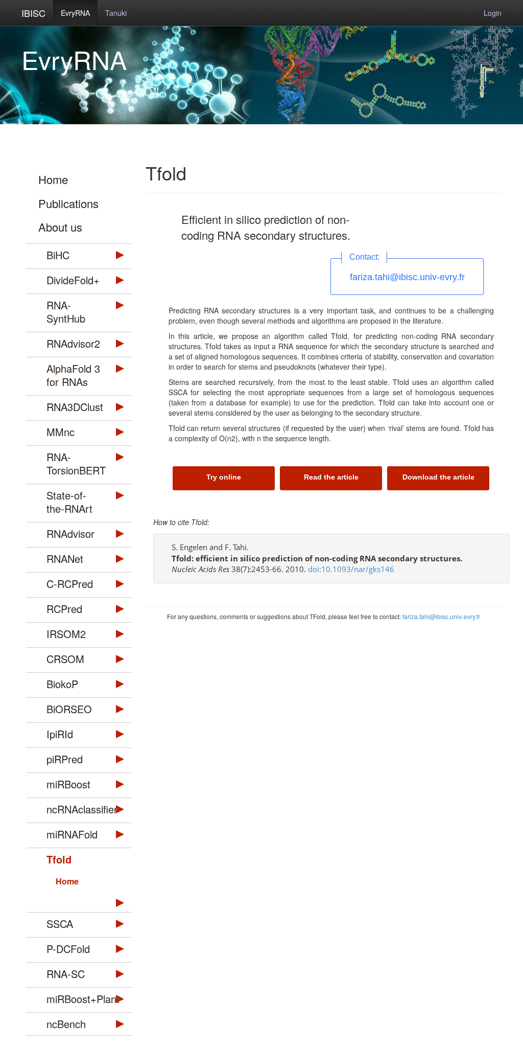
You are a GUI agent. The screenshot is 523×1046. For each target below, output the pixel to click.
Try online (223, 477)
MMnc (60, 431)
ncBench (66, 1023)
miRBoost (68, 784)
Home (53, 179)
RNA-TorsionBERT (76, 463)
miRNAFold (72, 834)
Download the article (438, 477)
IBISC (33, 12)
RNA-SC (65, 973)
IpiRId (59, 733)
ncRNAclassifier (78, 809)
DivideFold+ (73, 279)
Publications (68, 203)
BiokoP (62, 683)
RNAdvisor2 (73, 343)
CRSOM (65, 658)
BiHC (57, 254)
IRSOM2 (66, 633)
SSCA (59, 923)
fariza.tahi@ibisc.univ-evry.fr (407, 277)
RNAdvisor (70, 533)
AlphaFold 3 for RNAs (73, 375)
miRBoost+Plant (78, 998)
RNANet (64, 558)
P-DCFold (68, 948)
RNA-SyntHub (65, 312)
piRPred (64, 759)
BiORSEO (69, 708)
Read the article (331, 477)
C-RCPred (69, 583)
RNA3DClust (74, 406)
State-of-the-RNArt (69, 502)
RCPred (64, 608)
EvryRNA (75, 13)
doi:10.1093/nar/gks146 (351, 569)
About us (60, 227)
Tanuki (116, 13)
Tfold (59, 859)
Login (493, 13)
